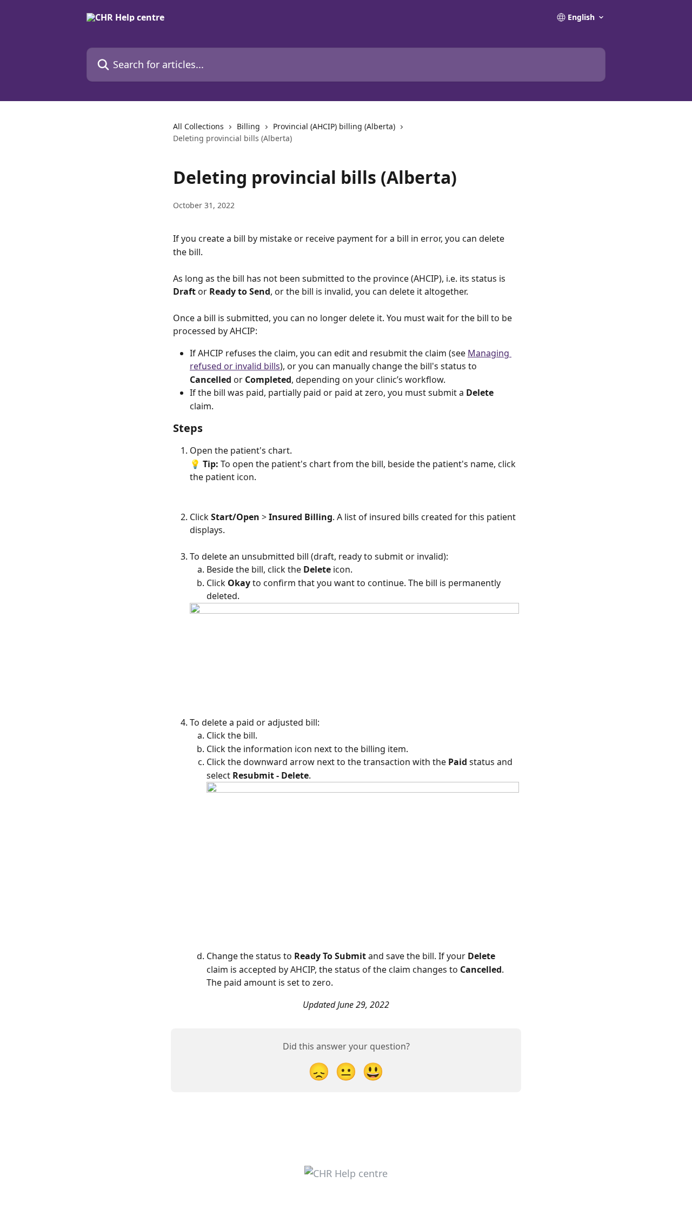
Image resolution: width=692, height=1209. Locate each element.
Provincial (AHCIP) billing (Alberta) (334, 126)
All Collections (198, 126)
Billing (248, 126)
